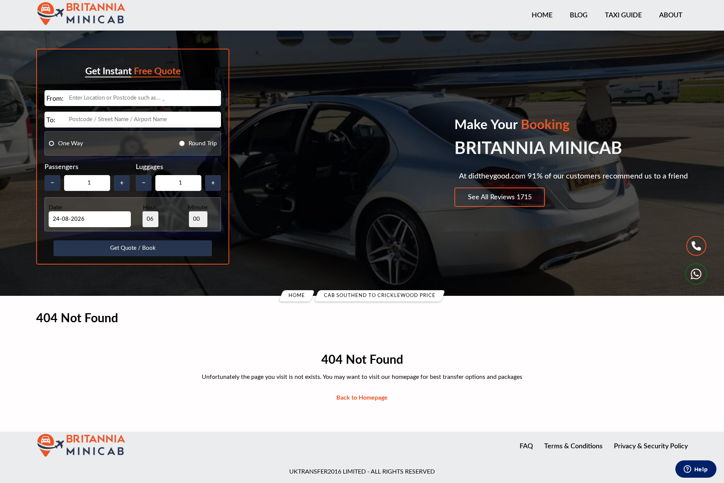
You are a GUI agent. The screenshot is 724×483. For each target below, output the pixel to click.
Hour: (150, 208)
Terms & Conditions (573, 446)
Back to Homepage (362, 398)
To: (50, 120)
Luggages (149, 167)
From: (55, 98)
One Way (70, 143)
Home (542, 15)
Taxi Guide (623, 15)
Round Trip (203, 143)
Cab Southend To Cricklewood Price (380, 295)
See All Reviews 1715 (500, 197)
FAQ (526, 446)
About (671, 15)
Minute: (198, 208)
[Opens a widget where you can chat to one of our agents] (695, 469)
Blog (578, 15)
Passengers (61, 167)
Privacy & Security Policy (651, 446)
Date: (56, 208)
